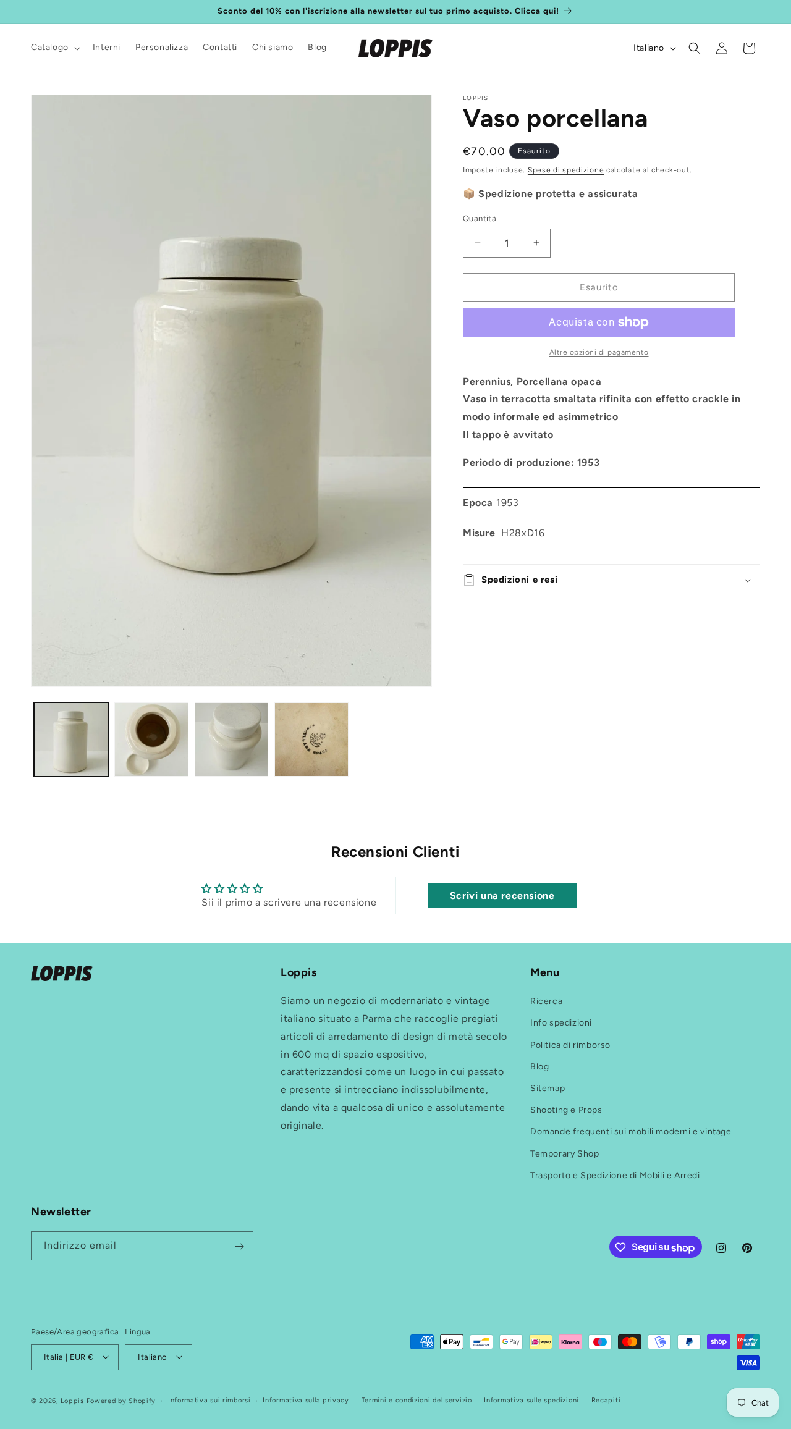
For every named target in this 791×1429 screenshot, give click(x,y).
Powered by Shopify (121, 1400)
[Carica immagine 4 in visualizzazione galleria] (311, 739)
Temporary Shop (564, 1154)
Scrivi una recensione (502, 895)
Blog (539, 1066)
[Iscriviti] (239, 1246)
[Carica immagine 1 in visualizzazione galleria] (71, 739)
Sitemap (547, 1088)
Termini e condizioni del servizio (417, 1400)
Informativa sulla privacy (306, 1400)
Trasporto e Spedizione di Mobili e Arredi (615, 1175)
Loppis (74, 1400)
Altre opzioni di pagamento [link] (599, 352)
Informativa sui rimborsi (209, 1400)
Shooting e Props (566, 1110)
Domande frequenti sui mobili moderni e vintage (631, 1132)
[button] (54, 48)
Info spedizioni (561, 1023)
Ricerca (546, 1002)
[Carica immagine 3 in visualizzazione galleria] (232, 739)
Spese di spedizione (566, 170)
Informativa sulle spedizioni (531, 1400)
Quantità (479, 218)
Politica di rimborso (570, 1045)
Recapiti (606, 1400)
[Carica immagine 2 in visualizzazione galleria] (151, 739)
